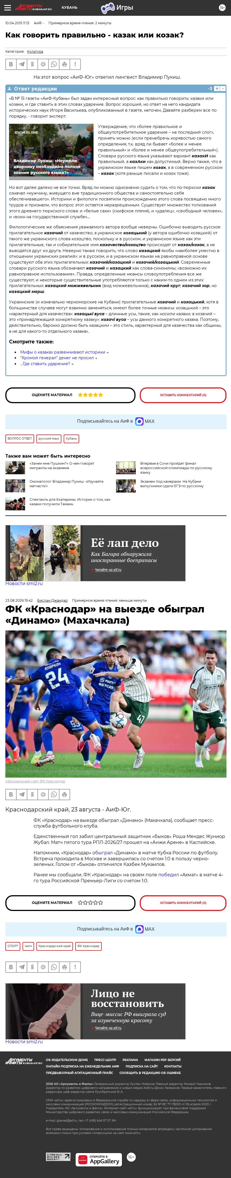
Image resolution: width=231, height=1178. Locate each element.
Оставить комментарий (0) (183, 395)
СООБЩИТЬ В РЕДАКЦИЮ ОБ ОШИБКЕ (150, 1073)
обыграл (102, 852)
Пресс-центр (105, 1060)
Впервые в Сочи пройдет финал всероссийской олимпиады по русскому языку (176, 468)
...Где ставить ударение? (45, 363)
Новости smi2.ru (24, 583)
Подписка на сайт (142, 1066)
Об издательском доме (67, 1060)
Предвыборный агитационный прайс (79, 1073)
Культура (35, 51)
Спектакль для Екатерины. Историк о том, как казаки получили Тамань (70, 501)
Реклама (130, 1060)
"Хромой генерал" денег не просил (57, 357)
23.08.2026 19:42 (19, 600)
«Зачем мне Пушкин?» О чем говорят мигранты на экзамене (62, 465)
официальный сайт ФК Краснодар (35, 781)
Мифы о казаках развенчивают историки (62, 352)
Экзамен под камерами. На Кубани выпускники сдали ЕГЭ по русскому (172, 483)
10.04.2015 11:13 (17, 23)
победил (168, 874)
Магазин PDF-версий (163, 1060)
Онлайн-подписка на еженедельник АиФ (82, 1066)
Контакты (172, 1066)
